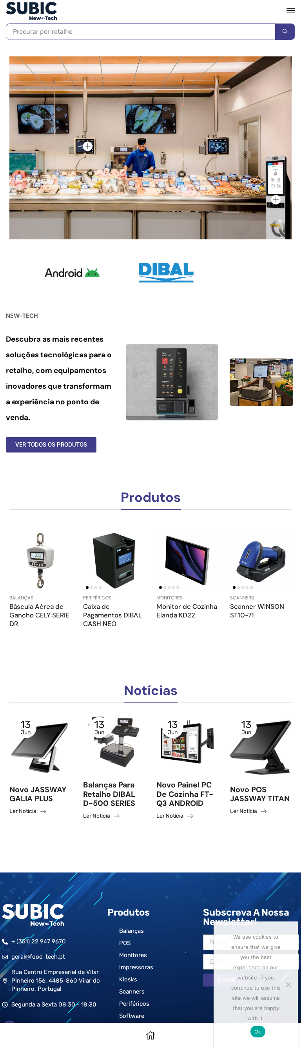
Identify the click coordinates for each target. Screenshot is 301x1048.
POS (20, 768)
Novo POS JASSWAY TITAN (260, 794)
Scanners (242, 598)
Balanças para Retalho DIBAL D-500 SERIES (109, 794)
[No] (288, 984)
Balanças (21, 598)
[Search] (285, 32)
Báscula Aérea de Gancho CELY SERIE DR (39, 615)
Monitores (169, 598)
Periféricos (97, 598)
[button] (290, 10)
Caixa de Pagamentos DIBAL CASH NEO (112, 615)
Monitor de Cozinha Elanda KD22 (186, 610)
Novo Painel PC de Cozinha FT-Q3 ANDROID (184, 794)
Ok (257, 1031)
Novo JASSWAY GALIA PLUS (37, 794)
